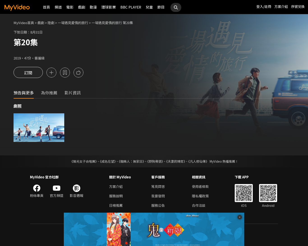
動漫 (93, 7)
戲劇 (81, 7)
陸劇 (51, 22)
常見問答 (158, 186)
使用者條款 (200, 186)
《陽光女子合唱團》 (83, 161)
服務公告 (158, 205)
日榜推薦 (116, 205)
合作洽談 (198, 205)
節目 (161, 7)
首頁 (46, 7)
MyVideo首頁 (24, 22)
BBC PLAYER (130, 7)
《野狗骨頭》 (155, 161)
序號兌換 (298, 6)
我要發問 (158, 196)
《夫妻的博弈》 (175, 161)
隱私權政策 (200, 196)
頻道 (58, 7)
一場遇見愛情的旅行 (73, 22)
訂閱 (28, 72)
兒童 (149, 7)
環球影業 (108, 7)
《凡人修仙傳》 (198, 161)
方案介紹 (281, 6)
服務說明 (116, 196)
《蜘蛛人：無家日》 (131, 161)
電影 (70, 7)
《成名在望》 (108, 161)
